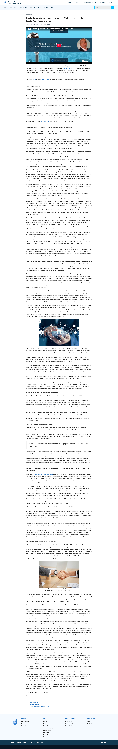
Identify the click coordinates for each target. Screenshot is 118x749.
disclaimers (63, 747)
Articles (77, 2)
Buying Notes (46, 726)
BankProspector (34, 709)
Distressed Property (48, 728)
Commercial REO (69, 723)
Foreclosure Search (91, 728)
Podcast (29, 14)
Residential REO (69, 728)
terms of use (52, 747)
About (12, 742)
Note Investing (46, 737)
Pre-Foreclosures (47, 730)
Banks (88, 721)
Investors (102, 2)
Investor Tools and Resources (28, 728)
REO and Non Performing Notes (14, 3)
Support (25, 742)
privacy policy (47, 747)
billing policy (57, 747)
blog (34, 80)
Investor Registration (26, 726)
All (5, 7)
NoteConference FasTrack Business (39, 706)
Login (110, 2)
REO (44, 723)
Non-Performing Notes (48, 734)
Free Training (68, 2)
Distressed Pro (12, 2)
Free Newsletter (25, 721)
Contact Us (32, 742)
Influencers (40, 742)
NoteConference (34, 704)
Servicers (89, 726)
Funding (45, 7)
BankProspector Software (90, 2)
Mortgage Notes (22, 7)
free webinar (45, 80)
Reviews (19, 742)
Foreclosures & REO (35, 7)
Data (51, 7)
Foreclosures (46, 732)
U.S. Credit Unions (91, 723)
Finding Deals (12, 7)
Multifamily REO (69, 721)
